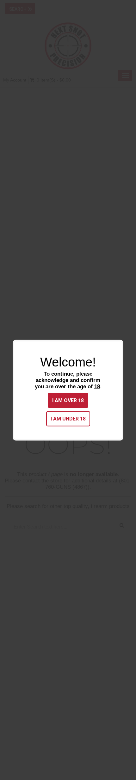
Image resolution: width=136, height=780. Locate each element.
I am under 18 (68, 418)
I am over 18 (68, 400)
